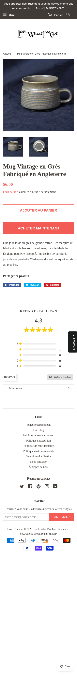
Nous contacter (38, 461)
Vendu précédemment (39, 424)
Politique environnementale (38, 451)
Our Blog (38, 430)
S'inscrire (62, 517)
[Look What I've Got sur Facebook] (30, 487)
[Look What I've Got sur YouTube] (55, 487)
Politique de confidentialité (38, 445)
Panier (58, 15)
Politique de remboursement (38, 435)
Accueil (7, 53)
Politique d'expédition (38, 440)
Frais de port (10, 191)
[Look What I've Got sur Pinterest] (38, 487)
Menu (11, 14)
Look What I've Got (45, 529)
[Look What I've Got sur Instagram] (47, 487)
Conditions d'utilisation (39, 456)
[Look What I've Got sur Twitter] (22, 487)
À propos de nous (38, 466)
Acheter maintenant (38, 228)
